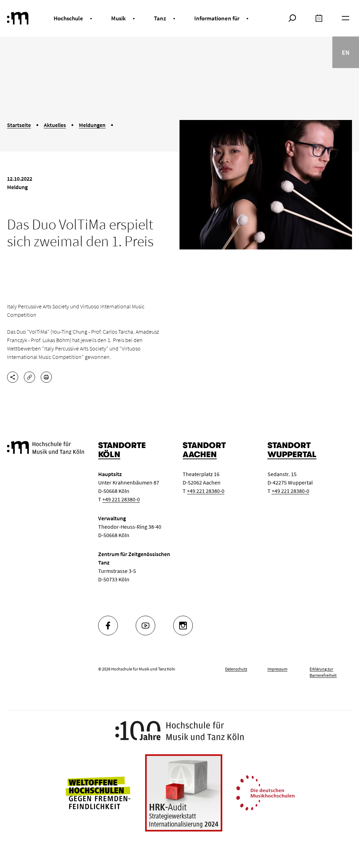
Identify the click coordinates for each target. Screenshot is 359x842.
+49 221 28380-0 (121, 499)
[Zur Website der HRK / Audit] (183, 792)
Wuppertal (292, 454)
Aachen (200, 454)
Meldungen (92, 124)
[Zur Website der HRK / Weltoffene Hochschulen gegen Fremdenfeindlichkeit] (98, 792)
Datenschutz (236, 668)
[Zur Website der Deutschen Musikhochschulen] (265, 792)
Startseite (19, 124)
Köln (109, 454)
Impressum (277, 668)
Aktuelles (55, 124)
